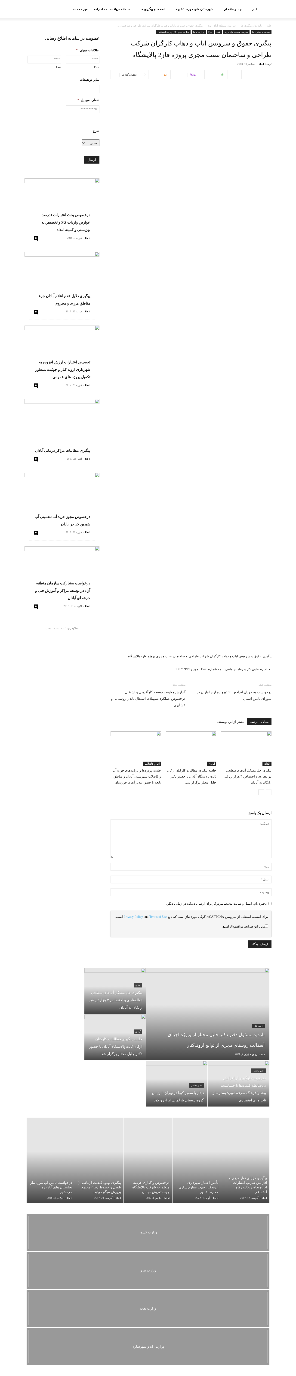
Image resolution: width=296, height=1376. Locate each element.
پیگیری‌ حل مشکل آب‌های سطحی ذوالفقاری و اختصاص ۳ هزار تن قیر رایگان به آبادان (247, 776)
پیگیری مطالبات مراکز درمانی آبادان (62, 450)
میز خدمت (80, 9)
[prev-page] (268, 792)
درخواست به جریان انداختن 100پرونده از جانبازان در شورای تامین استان (234, 695)
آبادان (267, 763)
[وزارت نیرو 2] (148, 1270)
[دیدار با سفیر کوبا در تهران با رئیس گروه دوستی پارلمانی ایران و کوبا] (176, 1084)
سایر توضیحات (89, 79)
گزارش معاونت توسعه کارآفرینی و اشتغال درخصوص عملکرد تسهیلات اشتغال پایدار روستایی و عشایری (148, 698)
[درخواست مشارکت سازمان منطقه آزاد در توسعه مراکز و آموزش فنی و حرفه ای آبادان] (62, 573)
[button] (30, 9)
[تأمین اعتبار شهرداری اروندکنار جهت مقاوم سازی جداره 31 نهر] (197, 1160)
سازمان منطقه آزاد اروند (222, 25)
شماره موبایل (88, 100)
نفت (218, 32)
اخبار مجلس (258, 1070)
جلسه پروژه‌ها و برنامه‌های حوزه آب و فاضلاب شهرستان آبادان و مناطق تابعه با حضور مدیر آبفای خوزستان (136, 776)
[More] (237, 74)
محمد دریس (258, 1054)
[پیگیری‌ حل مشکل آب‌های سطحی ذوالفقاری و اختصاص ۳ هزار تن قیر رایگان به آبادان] (246, 748)
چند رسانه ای (233, 9)
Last (58, 67)
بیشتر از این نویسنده (230, 722)
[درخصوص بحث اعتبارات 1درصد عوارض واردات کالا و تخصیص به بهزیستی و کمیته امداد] (62, 205)
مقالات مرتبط (259, 722)
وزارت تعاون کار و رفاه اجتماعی (173, 32)
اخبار (255, 9)
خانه (269, 25)
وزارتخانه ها (198, 32)
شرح (96, 131)
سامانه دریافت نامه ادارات (112, 9)
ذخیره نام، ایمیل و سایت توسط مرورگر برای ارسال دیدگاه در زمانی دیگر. (216, 903)
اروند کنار (258, 1026)
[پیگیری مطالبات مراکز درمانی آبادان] (62, 426)
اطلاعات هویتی (87, 50)
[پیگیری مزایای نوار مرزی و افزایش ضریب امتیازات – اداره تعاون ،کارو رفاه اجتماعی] (245, 1160)
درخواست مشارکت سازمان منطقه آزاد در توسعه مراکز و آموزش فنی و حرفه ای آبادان (62, 590)
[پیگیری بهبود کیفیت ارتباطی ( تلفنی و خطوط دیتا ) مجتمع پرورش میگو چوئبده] (99, 1160)
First (96, 67)
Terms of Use (158, 916)
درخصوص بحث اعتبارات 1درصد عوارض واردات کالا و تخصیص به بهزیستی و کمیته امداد (65, 222)
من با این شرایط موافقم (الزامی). (243, 926)
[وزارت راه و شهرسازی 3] (148, 1346)
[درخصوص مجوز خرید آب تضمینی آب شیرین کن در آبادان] (62, 500)
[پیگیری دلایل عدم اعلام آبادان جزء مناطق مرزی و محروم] (62, 279)
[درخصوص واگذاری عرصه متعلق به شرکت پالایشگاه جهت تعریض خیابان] (148, 1160)
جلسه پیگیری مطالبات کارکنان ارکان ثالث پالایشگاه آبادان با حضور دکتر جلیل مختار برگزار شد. (191, 776)
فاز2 (210, 32)
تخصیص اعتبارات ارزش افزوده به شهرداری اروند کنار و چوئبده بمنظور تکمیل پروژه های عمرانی (62, 369)
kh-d (261, 64)
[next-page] (261, 792)
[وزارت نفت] (148, 1308)
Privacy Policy (133, 916)
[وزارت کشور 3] (148, 1232)
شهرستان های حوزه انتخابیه (194, 9)
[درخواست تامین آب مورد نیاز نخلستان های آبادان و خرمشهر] (51, 1160)
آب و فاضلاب (152, 763)
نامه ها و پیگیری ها (153, 9)
